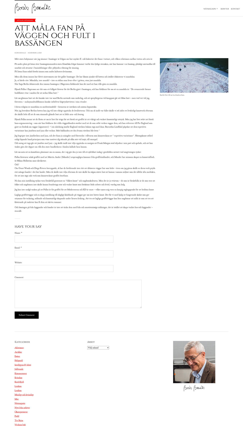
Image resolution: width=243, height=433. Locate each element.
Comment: (19, 277)
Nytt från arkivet (22, 407)
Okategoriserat (21, 411)
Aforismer (19, 347)
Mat (17, 399)
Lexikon (18, 386)
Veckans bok (20, 424)
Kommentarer (21, 373)
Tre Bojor (19, 420)
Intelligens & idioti (23, 364)
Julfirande (19, 369)
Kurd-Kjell (19, 381)
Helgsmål (19, 360)
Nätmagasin (209, 9)
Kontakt (235, 9)
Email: (18, 247)
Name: (18, 233)
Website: (18, 262)
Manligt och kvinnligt (24, 394)
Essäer (17, 356)
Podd (17, 416)
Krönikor (18, 377)
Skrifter (224, 9)
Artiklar (20, 20)
